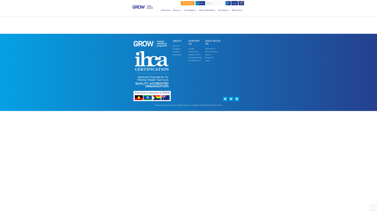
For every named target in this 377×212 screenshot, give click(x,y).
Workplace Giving (194, 57)
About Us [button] (176, 10)
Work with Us (193, 52)
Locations (176, 52)
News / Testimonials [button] (206, 10)
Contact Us (209, 57)
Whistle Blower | (183, 105)
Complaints (194, 105)
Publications (177, 55)
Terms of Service (211, 52)
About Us (176, 46)
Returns (208, 55)
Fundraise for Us (194, 60)
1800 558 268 (188, 3)
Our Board (177, 49)
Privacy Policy (160, 105)
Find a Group (165, 10)
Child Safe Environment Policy (211, 105)
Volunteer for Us (194, 55)
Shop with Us (210, 49)
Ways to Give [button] (236, 10)
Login (207, 60)
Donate (200, 3)
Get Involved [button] (222, 10)
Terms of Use (171, 105)
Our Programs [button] (189, 10)
